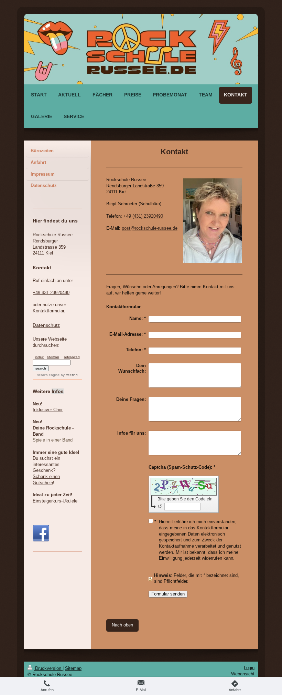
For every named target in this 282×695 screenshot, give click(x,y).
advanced (72, 357)
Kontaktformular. (49, 311)
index (39, 357)
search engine (48, 375)
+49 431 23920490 (51, 292)
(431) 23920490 (147, 216)
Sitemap (73, 668)
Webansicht (242, 674)
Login (249, 667)
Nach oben (122, 625)
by (69, 375)
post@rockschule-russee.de (149, 228)
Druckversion (48, 668)
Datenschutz (46, 325)
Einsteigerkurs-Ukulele (55, 501)
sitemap (53, 357)
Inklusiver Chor (48, 409)
